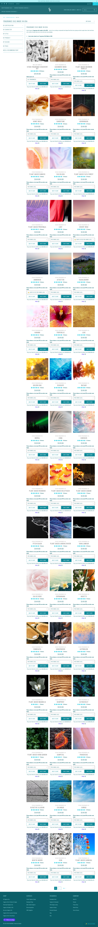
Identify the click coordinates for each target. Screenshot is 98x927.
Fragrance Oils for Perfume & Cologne (10, 902)
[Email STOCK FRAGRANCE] (1, 3)
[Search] (94, 9)
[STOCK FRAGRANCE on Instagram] (6, 3)
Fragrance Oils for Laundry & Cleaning (10, 913)
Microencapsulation (30, 907)
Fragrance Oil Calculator (54, 902)
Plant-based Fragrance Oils (8, 904)
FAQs (50, 915)
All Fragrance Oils (6, 899)
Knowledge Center (53, 899)
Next (64, 888)
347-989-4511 (11, 3)
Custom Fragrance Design (31, 899)
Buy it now (43, 83)
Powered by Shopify (17, 923)
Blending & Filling (29, 902)
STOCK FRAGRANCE (10, 923)
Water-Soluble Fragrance (30, 904)
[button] (7, 8)
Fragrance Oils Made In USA (8, 907)
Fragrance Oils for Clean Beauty (9, 915)
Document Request (53, 910)
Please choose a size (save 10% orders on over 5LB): (83, 130)
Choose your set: (30, 76)
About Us (74, 899)
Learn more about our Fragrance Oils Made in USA (40, 36)
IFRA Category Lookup (54, 904)
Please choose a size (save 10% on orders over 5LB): (60, 75)
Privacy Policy (75, 904)
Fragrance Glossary (53, 907)
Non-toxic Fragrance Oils (7, 910)
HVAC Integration (29, 910)
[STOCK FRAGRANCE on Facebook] (4, 3)
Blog (50, 913)
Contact (18, 3)
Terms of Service (76, 910)
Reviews (74, 902)
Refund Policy (75, 907)
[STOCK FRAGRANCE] (50, 10)
